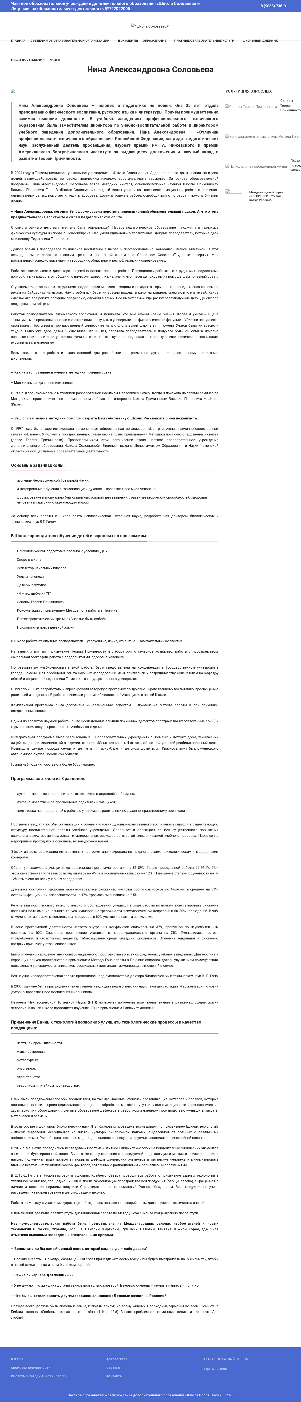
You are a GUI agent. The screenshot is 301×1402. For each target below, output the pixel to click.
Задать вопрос (214, 1369)
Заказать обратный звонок (225, 1359)
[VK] (252, 6)
